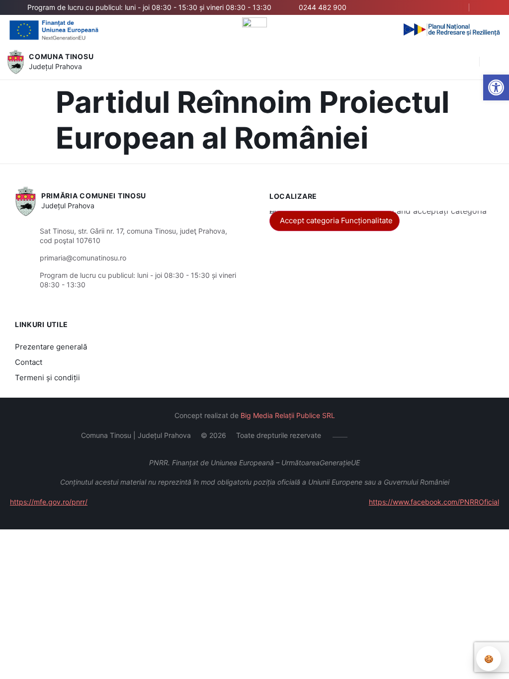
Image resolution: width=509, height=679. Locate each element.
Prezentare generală (51, 346)
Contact (28, 362)
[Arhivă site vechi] (488, 7)
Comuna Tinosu (61, 56)
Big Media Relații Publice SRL (288, 415)
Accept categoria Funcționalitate (336, 220)
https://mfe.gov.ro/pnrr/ (48, 502)
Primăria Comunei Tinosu (93, 195)
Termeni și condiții (47, 377)
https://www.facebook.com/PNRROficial (434, 502)
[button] (467, 62)
